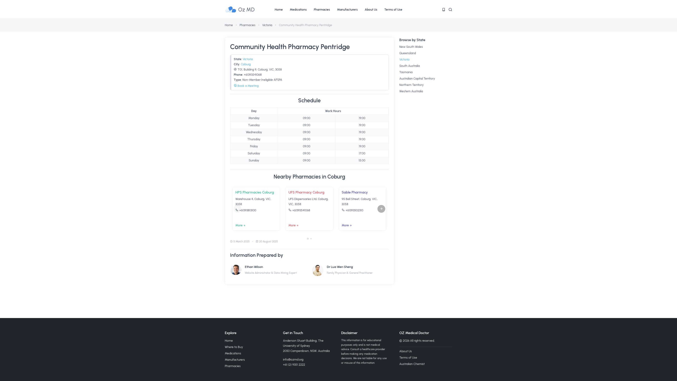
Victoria (267, 25)
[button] (381, 209)
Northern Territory (411, 85)
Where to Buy (234, 347)
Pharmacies (322, 9)
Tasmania (406, 72)
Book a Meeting (248, 85)
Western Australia (411, 91)
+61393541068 (253, 74)
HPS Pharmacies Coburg (254, 192)
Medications (298, 9)
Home (279, 9)
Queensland (407, 53)
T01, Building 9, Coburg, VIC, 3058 (260, 69)
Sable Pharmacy (355, 192)
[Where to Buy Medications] (444, 9)
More (239, 225)
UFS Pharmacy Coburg (306, 192)
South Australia (409, 66)
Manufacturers (347, 9)
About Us (371, 9)
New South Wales (411, 47)
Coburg (246, 64)
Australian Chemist (412, 364)
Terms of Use (393, 9)
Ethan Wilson (254, 267)
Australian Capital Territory (417, 78)
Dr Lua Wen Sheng (340, 267)
